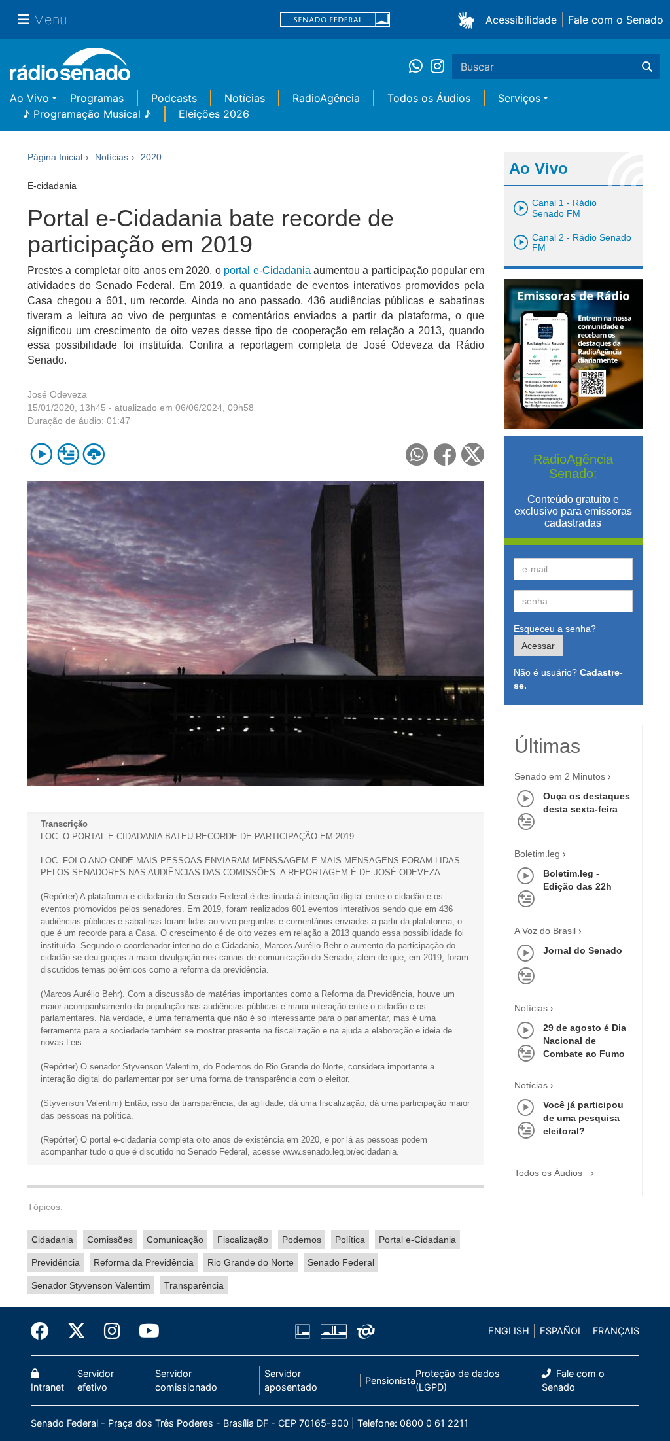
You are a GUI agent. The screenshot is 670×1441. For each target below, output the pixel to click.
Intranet (47, 1387)
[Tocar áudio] (41, 454)
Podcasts (174, 98)
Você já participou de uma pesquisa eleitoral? (583, 1118)
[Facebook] (44, 1331)
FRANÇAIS (616, 1330)
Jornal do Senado (582, 950)
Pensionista (390, 1380)
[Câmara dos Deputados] (305, 1331)
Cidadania (52, 1239)
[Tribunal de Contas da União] (363, 1331)
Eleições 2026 (214, 113)
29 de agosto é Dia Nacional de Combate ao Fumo (584, 1040)
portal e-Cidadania (267, 270)
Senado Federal (341, 1262)
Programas (97, 98)
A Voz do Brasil (545, 931)
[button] (469, 19)
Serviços (519, 98)
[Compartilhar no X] (472, 454)
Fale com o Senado (615, 19)
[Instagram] (437, 66)
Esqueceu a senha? (555, 628)
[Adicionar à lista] (68, 454)
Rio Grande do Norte (250, 1262)
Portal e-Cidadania (417, 1239)
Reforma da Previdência (144, 1262)
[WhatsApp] (420, 66)
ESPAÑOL (561, 1330)
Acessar (538, 645)
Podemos (301, 1239)
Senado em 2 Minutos (559, 776)
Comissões (110, 1239)
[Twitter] (76, 1331)
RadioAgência (326, 98)
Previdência (55, 1262)
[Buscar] (647, 66)
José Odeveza (57, 394)
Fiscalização (242, 1239)
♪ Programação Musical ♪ (87, 113)
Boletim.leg (537, 853)
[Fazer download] (94, 454)
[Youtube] (145, 1331)
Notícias (244, 98)
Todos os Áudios (428, 98)
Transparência (194, 1285)
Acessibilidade (521, 19)
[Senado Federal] (335, 19)
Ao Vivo (29, 98)
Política (350, 1239)
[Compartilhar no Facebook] (445, 454)
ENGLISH (508, 1330)
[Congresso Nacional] (333, 1331)
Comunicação (175, 1239)
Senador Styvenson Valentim (90, 1285)
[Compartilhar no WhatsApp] (417, 454)
